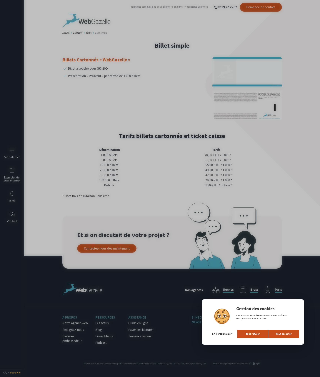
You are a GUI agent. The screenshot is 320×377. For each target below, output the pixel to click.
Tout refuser (253, 334)
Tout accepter (284, 334)
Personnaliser (224, 334)
